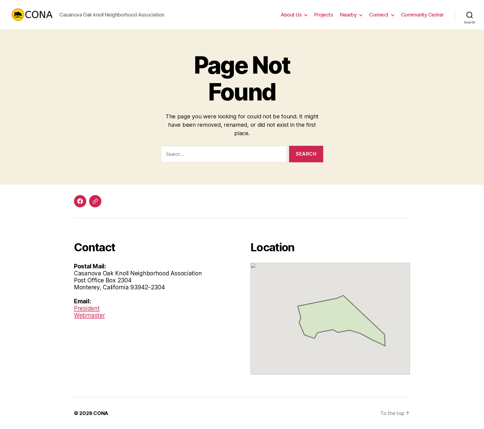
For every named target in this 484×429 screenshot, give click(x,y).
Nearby (348, 15)
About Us (291, 15)
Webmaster (89, 315)
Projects (323, 15)
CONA (100, 413)
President (87, 308)
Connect (378, 15)
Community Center (422, 15)
